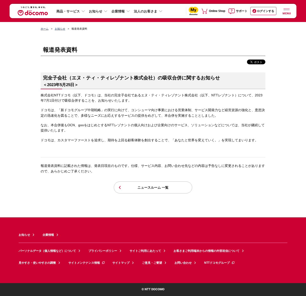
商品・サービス (68, 11)
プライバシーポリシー (102, 250)
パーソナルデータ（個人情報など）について (47, 250)
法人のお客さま (145, 11)
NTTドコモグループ (217, 262)
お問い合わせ (183, 262)
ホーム (45, 28)
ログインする (265, 11)
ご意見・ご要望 (152, 262)
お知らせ (95, 11)
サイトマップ (121, 262)
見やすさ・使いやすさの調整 (37, 262)
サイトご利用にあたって (145, 250)
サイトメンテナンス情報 (84, 262)
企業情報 (118, 11)
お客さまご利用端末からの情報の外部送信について (207, 250)
